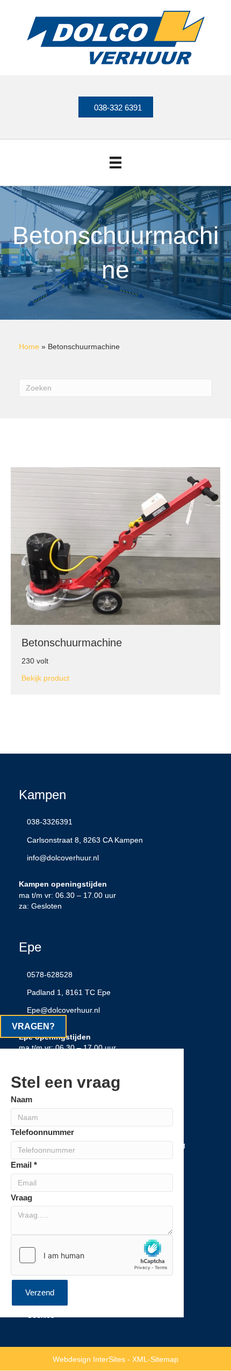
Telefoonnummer (42, 1132)
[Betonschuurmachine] (115, 545)
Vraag (21, 1197)
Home (29, 346)
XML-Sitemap (155, 1359)
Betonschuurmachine (71, 642)
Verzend (39, 1292)
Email (24, 1164)
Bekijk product (45, 677)
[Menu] (115, 162)
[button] (33, 1026)
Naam (21, 1099)
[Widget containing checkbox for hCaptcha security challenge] (92, 1255)
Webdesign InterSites (89, 1359)
